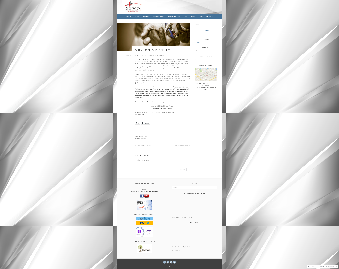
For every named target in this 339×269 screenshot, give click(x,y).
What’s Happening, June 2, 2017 (145, 145)
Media (185, 16)
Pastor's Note (143, 136)
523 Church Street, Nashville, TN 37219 (182, 217)
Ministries (146, 16)
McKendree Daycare (158, 16)
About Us (128, 16)
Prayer (141, 138)
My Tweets (197, 42)
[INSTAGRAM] (171, 262)
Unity (144, 138)
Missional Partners (174, 16)
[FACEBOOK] (164, 262)
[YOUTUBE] (174, 262)
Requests (193, 16)
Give (201, 16)
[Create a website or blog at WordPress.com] (169, 266)
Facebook (205, 30)
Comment (182, 169)
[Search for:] (206, 24)
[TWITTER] (167, 262)
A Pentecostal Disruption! (181, 145)
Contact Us (209, 16)
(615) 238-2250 (176, 250)
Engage (137, 16)
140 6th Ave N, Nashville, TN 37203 (181, 247)
